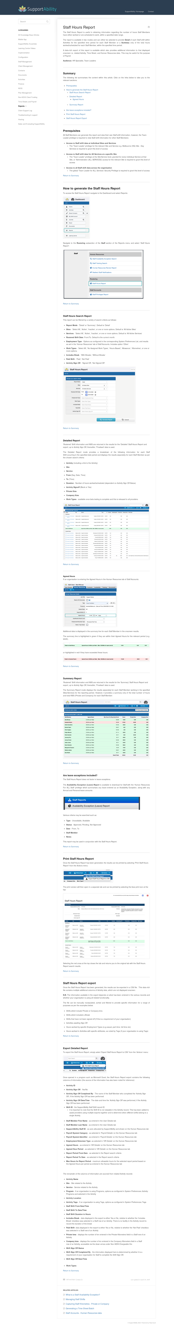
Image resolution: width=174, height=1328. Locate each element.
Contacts (21, 70)
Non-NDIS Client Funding (27, 97)
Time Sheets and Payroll (27, 101)
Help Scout (152, 1323)
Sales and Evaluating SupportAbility (31, 124)
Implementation (24, 52)
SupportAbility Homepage (134, 11)
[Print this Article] (149, 27)
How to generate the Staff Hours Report (82, 89)
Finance (21, 84)
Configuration (23, 57)
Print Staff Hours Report (75, 114)
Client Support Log (25, 110)
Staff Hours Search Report (80, 92)
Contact (151, 11)
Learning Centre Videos (27, 48)
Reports (21, 106)
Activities (21, 79)
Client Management (25, 66)
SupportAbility (133, 1323)
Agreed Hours (78, 99)
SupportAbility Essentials (27, 44)
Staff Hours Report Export (76, 118)
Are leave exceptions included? (78, 110)
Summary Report (76, 104)
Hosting (21, 119)
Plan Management (25, 92)
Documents (22, 75)
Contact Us (79, 1279)
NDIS (20, 88)
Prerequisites (71, 85)
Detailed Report (75, 96)
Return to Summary (71, 175)
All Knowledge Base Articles (28, 35)
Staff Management (25, 61)
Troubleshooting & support (27, 115)
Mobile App (22, 39)
